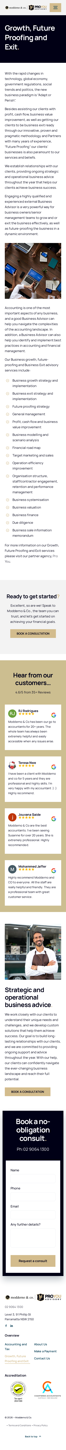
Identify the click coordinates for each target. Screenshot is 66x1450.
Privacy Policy (40, 1425)
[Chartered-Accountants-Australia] (47, 1382)
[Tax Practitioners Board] (18, 1382)
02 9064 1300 (36, 1149)
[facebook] (6, 1326)
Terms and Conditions (19, 1425)
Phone (15, 1188)
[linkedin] (11, 1326)
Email (15, 1206)
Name (15, 1170)
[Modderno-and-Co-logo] (26, 6)
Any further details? (26, 1224)
